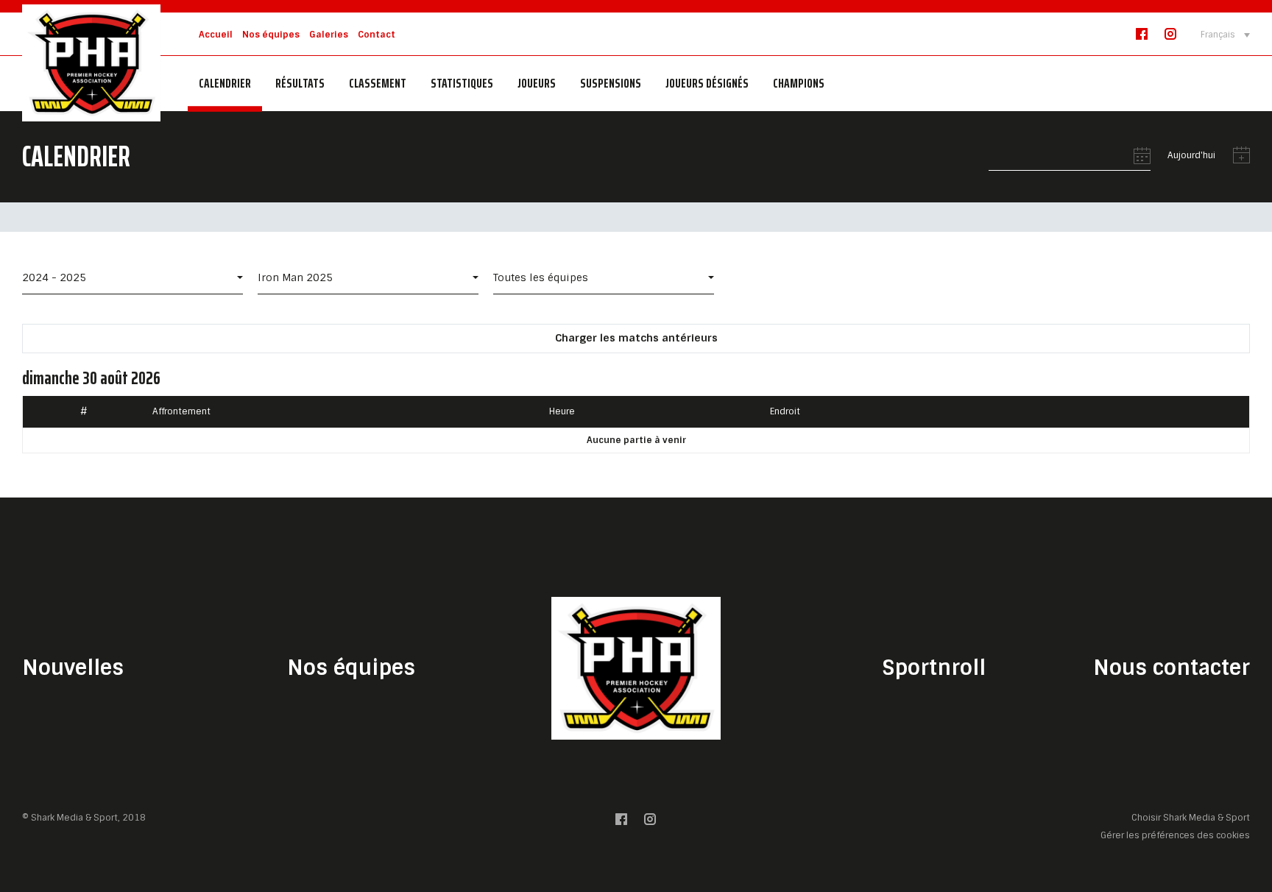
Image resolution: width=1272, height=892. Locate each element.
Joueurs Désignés (707, 83)
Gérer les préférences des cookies (1175, 834)
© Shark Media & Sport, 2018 (84, 818)
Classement (377, 83)
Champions (798, 83)
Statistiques (462, 83)
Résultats (300, 83)
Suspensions (610, 83)
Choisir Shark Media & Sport (1190, 818)
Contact (376, 34)
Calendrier (225, 83)
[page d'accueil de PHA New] (91, 62)
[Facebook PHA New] (1142, 37)
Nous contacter (1171, 668)
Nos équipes (271, 34)
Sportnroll (934, 668)
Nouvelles (73, 668)
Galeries (328, 34)
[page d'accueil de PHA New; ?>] (636, 668)
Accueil (216, 34)
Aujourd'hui (1191, 155)
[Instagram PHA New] (1170, 37)
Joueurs (536, 83)
